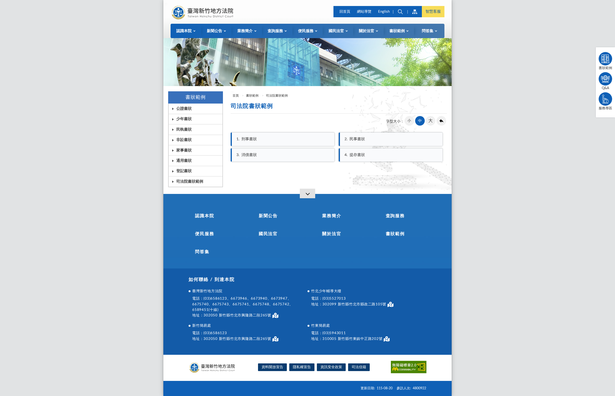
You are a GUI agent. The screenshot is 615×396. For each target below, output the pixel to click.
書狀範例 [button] (397, 31)
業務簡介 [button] (245, 31)
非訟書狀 (184, 140)
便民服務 (204, 234)
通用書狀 (184, 161)
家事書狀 (184, 150)
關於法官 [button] (366, 31)
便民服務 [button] (306, 31)
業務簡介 (331, 216)
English (384, 11)
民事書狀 (354, 139)
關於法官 (331, 234)
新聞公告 (268, 216)
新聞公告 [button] (214, 31)
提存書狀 (354, 155)
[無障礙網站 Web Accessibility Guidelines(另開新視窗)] (408, 368)
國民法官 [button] (336, 31)
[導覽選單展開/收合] (307, 193)
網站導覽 (364, 11)
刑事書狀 (246, 139)
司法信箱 (359, 367)
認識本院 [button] (184, 31)
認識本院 (204, 216)
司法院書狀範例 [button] (189, 181)
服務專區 (605, 108)
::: (166, 4)
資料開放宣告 (272, 367)
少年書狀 (184, 119)
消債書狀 (246, 155)
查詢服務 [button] (275, 31)
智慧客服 (433, 11)
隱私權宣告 (302, 367)
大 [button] (430, 121)
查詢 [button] (400, 11)
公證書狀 (184, 109)
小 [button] (409, 120)
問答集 (202, 252)
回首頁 (344, 11)
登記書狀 (184, 171)
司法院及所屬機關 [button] (414, 11)
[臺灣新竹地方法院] (203, 12)
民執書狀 (184, 129)
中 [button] (420, 121)
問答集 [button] (427, 31)
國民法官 (268, 234)
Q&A (605, 88)
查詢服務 (395, 216)
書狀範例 (605, 68)
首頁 (235, 95)
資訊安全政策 (331, 367)
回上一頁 (441, 121)
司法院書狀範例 (277, 95)
